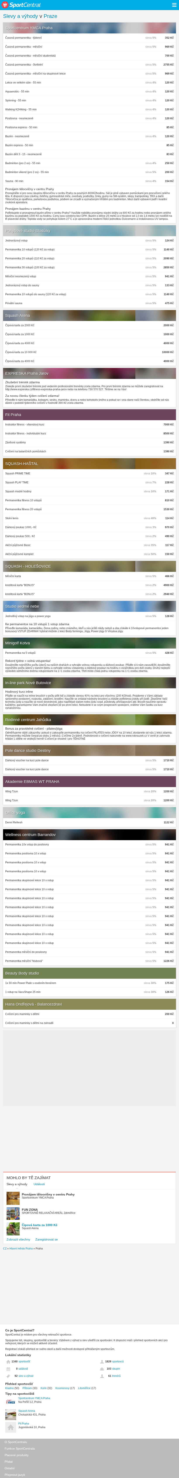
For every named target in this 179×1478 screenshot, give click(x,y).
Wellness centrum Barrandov (30, 835)
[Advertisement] (89, 1139)
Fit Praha (13, 415)
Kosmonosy (62, 1388)
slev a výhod (26, 1375)
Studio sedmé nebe (22, 606)
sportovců (118, 1361)
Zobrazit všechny (18, 1239)
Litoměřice (84, 1388)
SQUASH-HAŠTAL (21, 463)
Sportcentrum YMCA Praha (29, 28)
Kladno (9, 1388)
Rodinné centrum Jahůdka (28, 720)
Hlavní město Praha (21, 1248)
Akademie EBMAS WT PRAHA (32, 781)
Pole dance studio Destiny (28, 750)
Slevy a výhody (20, 16)
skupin (116, 1368)
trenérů (116, 1375)
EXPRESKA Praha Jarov (26, 373)
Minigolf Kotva (17, 643)
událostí (23, 1368)
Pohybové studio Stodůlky (27, 231)
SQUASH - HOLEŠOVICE (28, 566)
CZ (5, 1248)
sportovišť (24, 1361)
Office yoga (15, 812)
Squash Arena (17, 315)
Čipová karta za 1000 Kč (39, 1225)
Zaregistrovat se (46, 1239)
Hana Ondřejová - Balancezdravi (33, 1004)
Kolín (44, 1388)
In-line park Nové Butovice (28, 683)
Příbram (27, 1388)
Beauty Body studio (22, 973)
